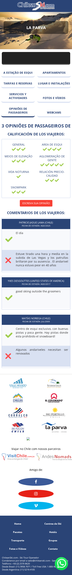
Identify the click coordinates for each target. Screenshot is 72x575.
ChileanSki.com (36, 6)
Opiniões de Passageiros (18, 110)
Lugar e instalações (54, 83)
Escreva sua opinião (36, 203)
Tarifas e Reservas (18, 83)
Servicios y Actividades (18, 96)
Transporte (17, 540)
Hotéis (53, 532)
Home (17, 524)
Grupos (53, 540)
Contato (53, 549)
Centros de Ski (52, 524)
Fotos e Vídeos (54, 98)
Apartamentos (54, 72)
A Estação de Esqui (18, 72)
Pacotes (17, 532)
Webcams (54, 112)
